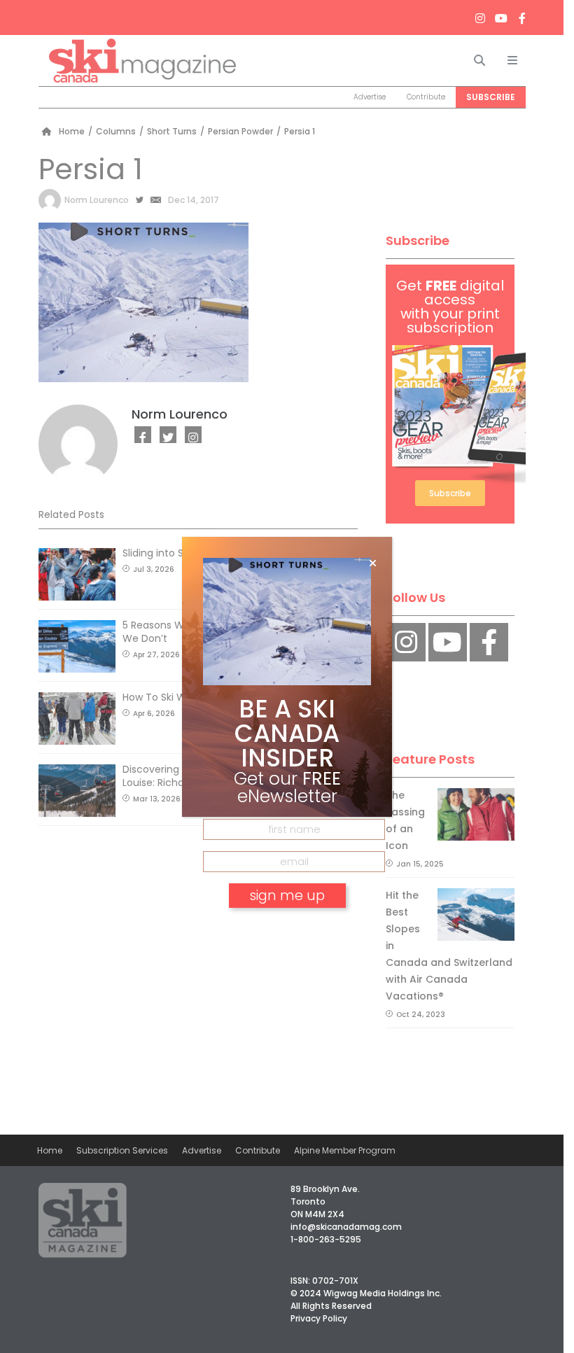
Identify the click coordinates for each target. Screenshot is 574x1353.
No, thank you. (287, 935)
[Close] (373, 563)
